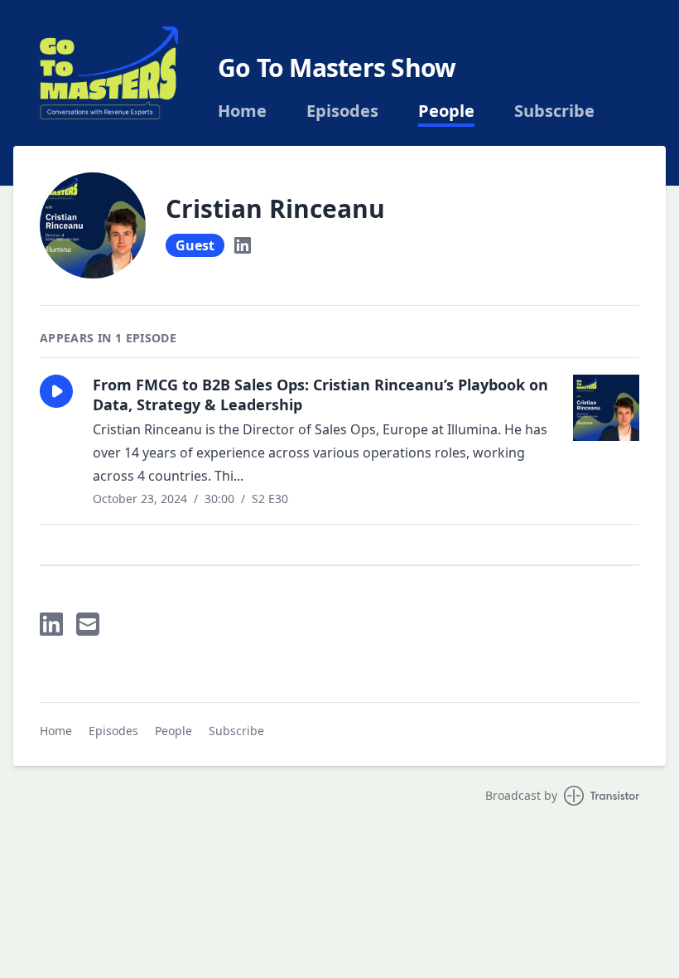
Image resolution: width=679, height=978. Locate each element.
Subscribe (554, 111)
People (446, 111)
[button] (56, 391)
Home (242, 111)
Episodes (342, 111)
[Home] (109, 73)
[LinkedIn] (242, 245)
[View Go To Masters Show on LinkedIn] (51, 624)
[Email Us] (87, 624)
